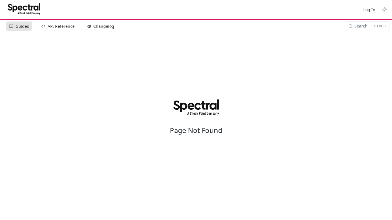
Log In (369, 9)
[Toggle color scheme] (384, 9)
